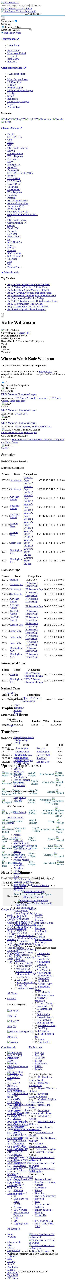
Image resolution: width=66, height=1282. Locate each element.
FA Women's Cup (34, 589)
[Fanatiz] (58, 119)
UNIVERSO (20, 1146)
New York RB (44, 973)
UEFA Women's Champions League (19, 394)
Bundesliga (19, 771)
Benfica (17, 873)
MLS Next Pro (21, 1198)
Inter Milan (19, 865)
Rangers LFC (23, 333)
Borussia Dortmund (23, 882)
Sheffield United (14, 507)
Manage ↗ (13, 39)
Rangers (14, 579)
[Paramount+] (46, 119)
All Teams (12, 993)
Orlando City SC (24, 927)
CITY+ (17, 1182)
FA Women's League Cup (31, 584)
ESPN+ (17, 1118)
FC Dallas (20, 960)
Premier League (21, 763)
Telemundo (19, 1143)
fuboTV (17, 1132)
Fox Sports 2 (20, 1121)
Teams (10, 822)
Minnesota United (46, 1025)
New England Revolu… (27, 913)
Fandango (18, 1187)
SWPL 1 (5, 448)
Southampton (16, 480)
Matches (11, 693)
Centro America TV (23, 1179)
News (10, 1234)
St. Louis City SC (24, 963)
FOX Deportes (21, 1149)
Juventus (18, 862)
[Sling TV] (19, 119)
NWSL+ (18, 1204)
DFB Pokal (19, 782)
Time (19, 27)
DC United (22, 932)
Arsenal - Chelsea (44, 1152)
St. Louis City (43, 1014)
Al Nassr (18, 890)
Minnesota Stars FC (26, 974)
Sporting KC (44, 1042)
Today (17, 705)
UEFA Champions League (20, 90)
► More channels (10, 272)
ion (15, 1196)
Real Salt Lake (23, 968)
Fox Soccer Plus (21, 1110)
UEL (9, 1245)
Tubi (16, 1218)
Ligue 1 (17, 774)
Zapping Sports (21, 1223)
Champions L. (14, 1242)
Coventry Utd (43, 755)
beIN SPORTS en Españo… (27, 1129)
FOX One (18, 1190)
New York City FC (25, 921)
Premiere (18, 1207)
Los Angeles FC (23, 954)
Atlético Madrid (21, 859)
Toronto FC (22, 930)
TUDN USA (20, 1135)
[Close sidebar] (2, 314)
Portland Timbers (24, 971)
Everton (17, 851)
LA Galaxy (22, 979)
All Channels (13, 1229)
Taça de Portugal (22, 780)
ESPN (17, 1099)
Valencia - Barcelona (46, 1149)
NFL (44, 1223)
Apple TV (18, 1124)
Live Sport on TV (43, 1221)
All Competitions (15, 817)
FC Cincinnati (22, 918)
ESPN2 (17, 1107)
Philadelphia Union (26, 938)
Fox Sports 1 (20, 1115)
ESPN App (45, 426)
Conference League (23, 760)
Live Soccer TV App (45, 1182)
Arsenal (17, 834)
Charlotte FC (22, 916)
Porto (16, 876)
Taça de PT (12, 1275)
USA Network (21, 1137)
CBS (16, 1096)
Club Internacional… (26, 907)
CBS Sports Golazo (23, 1176)
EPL (9, 1258)
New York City (44, 970)
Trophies (5, 349)
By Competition (21, 385)
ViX (16, 1221)
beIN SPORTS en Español (20, 173)
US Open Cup (20, 740)
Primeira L (12, 1272)
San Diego (43, 1028)
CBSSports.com (17, 400)
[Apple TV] (31, 119)
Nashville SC (22, 905)
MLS (9, 1253)
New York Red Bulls (26, 924)
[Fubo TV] (7, 119)
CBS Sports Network (24, 1104)
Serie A (17, 768)
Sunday (17, 713)
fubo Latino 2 (20, 1193)
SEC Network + (21, 1212)
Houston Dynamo (24, 952)
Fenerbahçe (19, 887)
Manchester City (21, 843)
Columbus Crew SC (26, 943)
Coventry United (14, 498)
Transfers (5, 352)
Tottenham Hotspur (23, 848)
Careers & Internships (45, 1196)
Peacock (18, 1154)
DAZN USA (20, 1140)
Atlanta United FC (26, 935)
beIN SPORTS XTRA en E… (28, 1171)
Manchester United (23, 846)
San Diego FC (24, 977)
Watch (4, 344)
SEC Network (20, 1209)
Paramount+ (19, 1126)
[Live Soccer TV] (10, 2)
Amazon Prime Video (24, 1160)
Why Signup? (47, 878)
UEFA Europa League (18, 101)
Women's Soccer (43, 1179)
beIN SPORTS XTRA (25, 1168)
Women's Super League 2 (28, 480)
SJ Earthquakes (44, 1009)
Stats (3, 346)
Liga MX (18, 800)
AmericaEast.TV (22, 1162)
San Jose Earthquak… (26, 957)
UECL (10, 1247)
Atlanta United (45, 984)
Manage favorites (12, 32)
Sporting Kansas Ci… (27, 988)
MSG (16, 1201)
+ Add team (13, 45)
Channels (11, 998)
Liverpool (18, 840)
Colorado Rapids (24, 966)
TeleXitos (18, 1215)
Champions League (23, 755)
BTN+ (17, 1173)
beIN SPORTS (21, 1093)
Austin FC (22, 985)
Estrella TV (19, 1185)
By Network (7, 385)
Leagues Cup (20, 797)
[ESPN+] (6, 122)
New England (43, 961)
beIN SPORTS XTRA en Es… (22, 214)
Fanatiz (17, 1090)
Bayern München (22, 879)
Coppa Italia (19, 785)
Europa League (21, 757)
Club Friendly (20, 812)
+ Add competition (16, 73)
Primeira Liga (20, 777)
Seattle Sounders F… (27, 982)
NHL (50, 1223)
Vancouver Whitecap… (27, 949)
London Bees (14, 525)
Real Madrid (20, 857)
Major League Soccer (24, 737)
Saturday (18, 710)
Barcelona (18, 854)
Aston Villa (15, 542)
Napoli (17, 870)
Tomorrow (19, 707)
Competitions (8, 67)
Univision (18, 1151)
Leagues (11, 725)
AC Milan (18, 868)
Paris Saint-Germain (23, 884)
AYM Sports (20, 1165)
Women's (11, 1237)
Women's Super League (28, 552)
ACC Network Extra (24, 1157)
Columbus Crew (46, 995)
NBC (16, 1101)
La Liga (17, 766)
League (8, 27)
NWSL (17, 743)
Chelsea (17, 837)
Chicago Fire (22, 910)
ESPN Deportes (21, 1113)
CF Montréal (23, 941)
